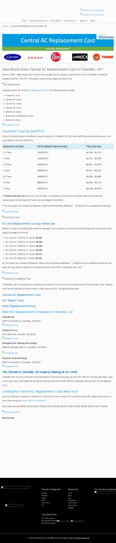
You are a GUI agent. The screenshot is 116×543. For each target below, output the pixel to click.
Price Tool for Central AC (34, 400)
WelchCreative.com (83, 538)
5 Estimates (16, 7)
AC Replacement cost (39, 90)
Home (4, 26)
